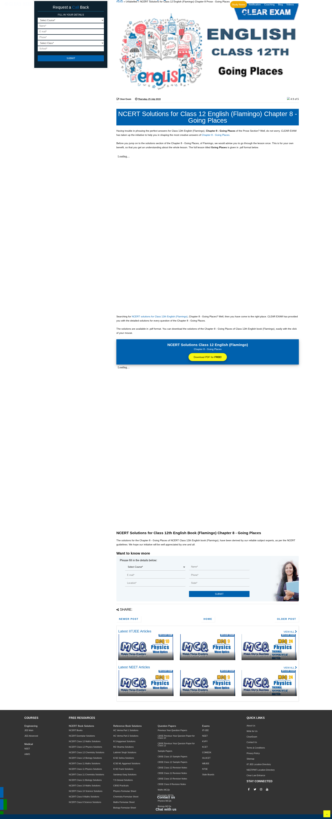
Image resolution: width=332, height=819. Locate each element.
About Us (251, 726)
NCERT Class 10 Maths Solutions (84, 785)
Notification (255, 4)
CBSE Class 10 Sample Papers (172, 756)
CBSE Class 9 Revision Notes (172, 784)
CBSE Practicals (121, 785)
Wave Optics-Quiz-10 (134, 655)
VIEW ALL (289, 631)
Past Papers (209, 4)
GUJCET (206, 758)
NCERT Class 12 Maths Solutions (84, 741)
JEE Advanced (31, 736)
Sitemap (250, 759)
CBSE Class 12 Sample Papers (172, 762)
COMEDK (206, 752)
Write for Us (252, 731)
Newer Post (129, 619)
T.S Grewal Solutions (123, 780)
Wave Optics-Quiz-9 (194, 655)
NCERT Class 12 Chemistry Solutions (86, 752)
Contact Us (252, 742)
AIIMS (27, 754)
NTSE (205, 769)
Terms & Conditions (256, 748)
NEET (27, 748)
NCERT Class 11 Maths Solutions (84, 763)
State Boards (208, 774)
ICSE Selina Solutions (123, 758)
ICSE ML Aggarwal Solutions (126, 763)
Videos (290, 4)
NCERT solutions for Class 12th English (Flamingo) (160, 316)
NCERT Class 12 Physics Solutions (85, 747)
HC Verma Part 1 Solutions (125, 730)
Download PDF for (208, 357)
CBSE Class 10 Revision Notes (172, 779)
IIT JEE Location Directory (259, 764)
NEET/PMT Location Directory (261, 770)
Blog (280, 4)
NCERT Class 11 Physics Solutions (85, 769)
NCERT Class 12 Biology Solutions (85, 758)
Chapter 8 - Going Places (215, 135)
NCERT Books (75, 730)
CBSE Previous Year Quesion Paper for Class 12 (176, 744)
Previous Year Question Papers (172, 730)
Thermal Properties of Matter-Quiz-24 (266, 655)
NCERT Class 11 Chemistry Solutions (86, 774)
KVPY (205, 741)
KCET (205, 747)
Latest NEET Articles (134, 667)
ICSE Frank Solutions (123, 769)
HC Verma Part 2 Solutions (125, 736)
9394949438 (320, 5)
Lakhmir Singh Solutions (124, 752)
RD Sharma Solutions (123, 747)
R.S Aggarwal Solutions (124, 741)
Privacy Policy (253, 753)
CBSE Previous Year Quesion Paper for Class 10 (176, 737)
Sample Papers (165, 751)
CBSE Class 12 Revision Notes (172, 767)
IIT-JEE (205, 730)
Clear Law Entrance (256, 775)
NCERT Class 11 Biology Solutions (85, 780)
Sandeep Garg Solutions (124, 774)
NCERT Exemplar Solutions (82, 736)
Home (119, 1)
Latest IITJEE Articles (134, 631)
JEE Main (28, 730)
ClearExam (252, 737)
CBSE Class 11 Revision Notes (172, 773)
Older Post (286, 619)
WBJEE (205, 763)
